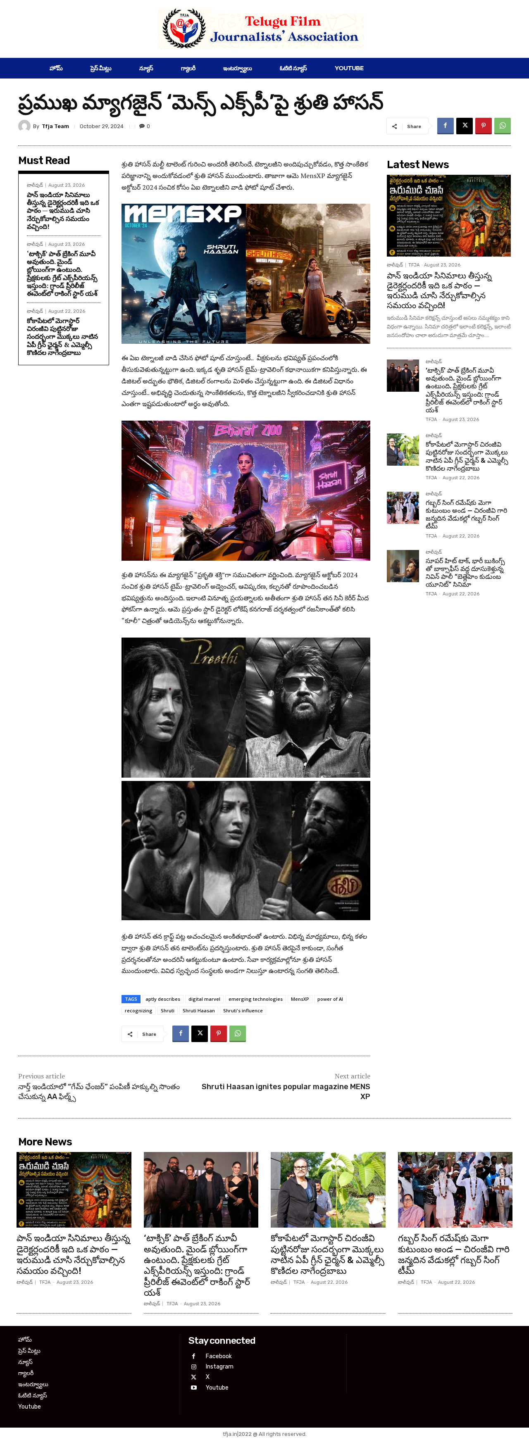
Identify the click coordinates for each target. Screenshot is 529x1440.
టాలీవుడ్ (35, 185)
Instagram (220, 1366)
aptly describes (162, 999)
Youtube (217, 1387)
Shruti (167, 1010)
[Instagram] (193, 1367)
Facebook (219, 1356)
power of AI (330, 999)
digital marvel (204, 999)
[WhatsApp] (502, 126)
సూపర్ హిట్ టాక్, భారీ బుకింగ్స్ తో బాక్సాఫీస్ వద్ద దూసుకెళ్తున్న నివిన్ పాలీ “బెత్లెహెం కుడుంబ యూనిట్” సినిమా (465, 573)
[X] (464, 126)
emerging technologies (256, 999)
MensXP (300, 999)
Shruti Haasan (199, 1010)
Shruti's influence (243, 1010)
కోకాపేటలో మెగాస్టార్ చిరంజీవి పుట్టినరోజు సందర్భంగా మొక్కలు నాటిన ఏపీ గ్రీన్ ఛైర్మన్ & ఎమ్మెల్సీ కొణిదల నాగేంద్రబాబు (62, 336)
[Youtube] (193, 1388)
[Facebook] (445, 126)
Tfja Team (55, 126)
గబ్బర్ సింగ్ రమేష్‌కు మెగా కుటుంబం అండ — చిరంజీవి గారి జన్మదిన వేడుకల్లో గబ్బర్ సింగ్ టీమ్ (466, 515)
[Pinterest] (483, 126)
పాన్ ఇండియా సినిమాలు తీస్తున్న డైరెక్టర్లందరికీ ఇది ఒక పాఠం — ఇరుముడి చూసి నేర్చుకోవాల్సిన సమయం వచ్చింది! (63, 210)
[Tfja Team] (25, 126)
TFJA (413, 265)
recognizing (139, 1010)
